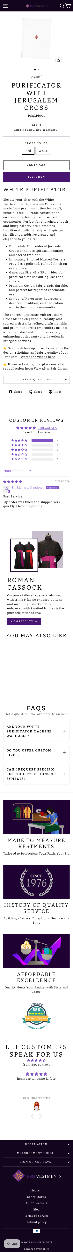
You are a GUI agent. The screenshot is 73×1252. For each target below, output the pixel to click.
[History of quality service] (36, 882)
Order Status (36, 1197)
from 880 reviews (36, 1064)
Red (28, 151)
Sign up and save (35, 1161)
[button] (19, 440)
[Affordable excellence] (36, 951)
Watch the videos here (37, 357)
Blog (36, 1209)
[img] (12, 482)
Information (35, 1144)
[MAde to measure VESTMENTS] (36, 817)
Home (35, 76)
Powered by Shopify (36, 1249)
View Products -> (24, 621)
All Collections (36, 1203)
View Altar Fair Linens (51, 368)
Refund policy (36, 1222)
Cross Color (36, 143)
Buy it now (36, 177)
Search (36, 1190)
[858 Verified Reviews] (36, 1031)
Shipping (20, 129)
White (43, 151)
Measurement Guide (35, 1153)
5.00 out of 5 (47, 428)
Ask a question (36, 379)
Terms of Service (36, 1215)
